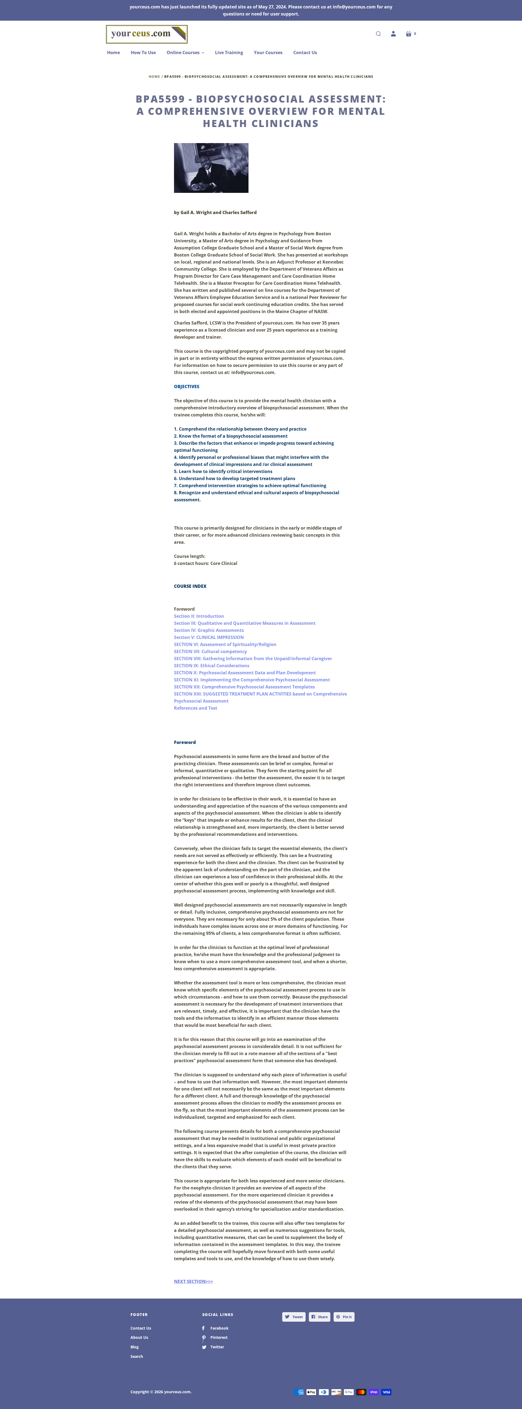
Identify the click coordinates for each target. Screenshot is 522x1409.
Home (154, 76)
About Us (139, 1337)
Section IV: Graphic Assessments (209, 630)
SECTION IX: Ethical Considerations (211, 666)
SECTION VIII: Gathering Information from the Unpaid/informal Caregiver (253, 659)
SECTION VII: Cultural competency (210, 651)
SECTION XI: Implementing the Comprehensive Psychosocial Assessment (252, 680)
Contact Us (140, 1328)
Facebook (219, 1328)
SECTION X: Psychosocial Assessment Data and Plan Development (245, 673)
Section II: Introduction (199, 616)
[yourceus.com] (147, 34)
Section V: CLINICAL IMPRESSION (209, 637)
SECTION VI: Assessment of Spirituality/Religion (225, 644)
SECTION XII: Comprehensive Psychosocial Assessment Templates (244, 687)
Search (136, 1356)
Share (322, 1317)
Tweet (297, 1317)
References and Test (195, 708)
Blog (134, 1346)
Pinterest (219, 1337)
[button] (185, 52)
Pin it (347, 1317)
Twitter (217, 1346)
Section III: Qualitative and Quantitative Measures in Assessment (245, 623)
